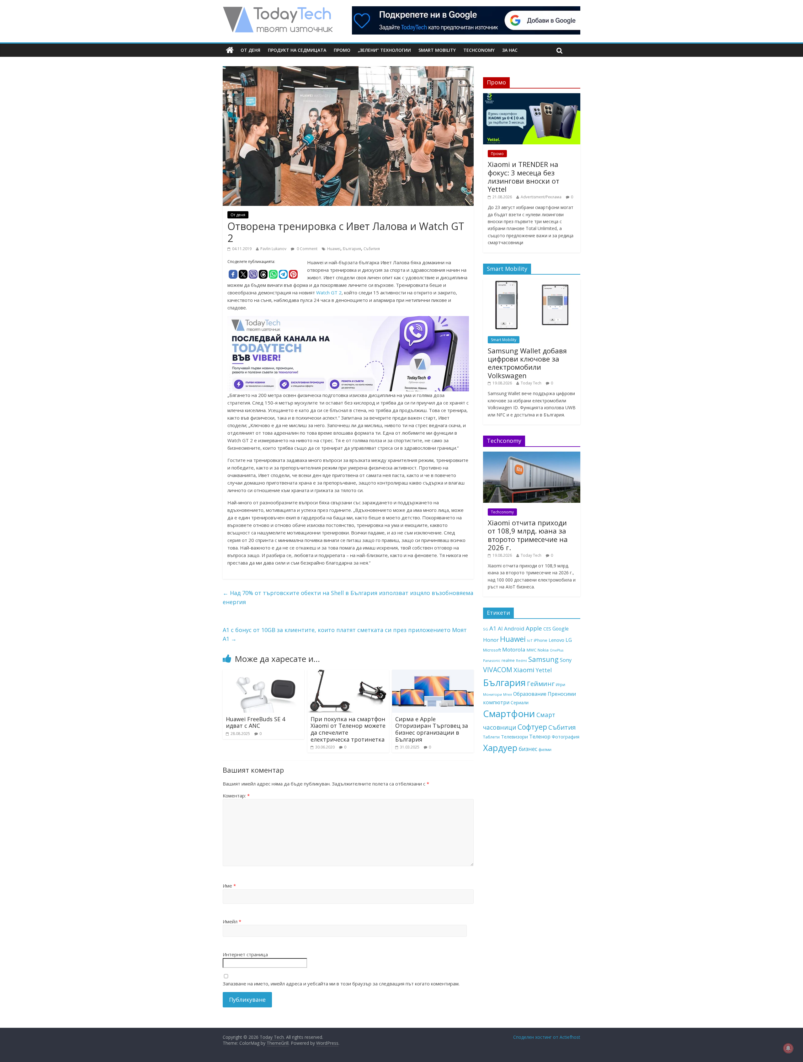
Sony (566, 659)
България (352, 248)
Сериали (520, 702)
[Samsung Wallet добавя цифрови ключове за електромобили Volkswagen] (531, 283)
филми (545, 749)
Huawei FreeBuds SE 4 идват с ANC (255, 722)
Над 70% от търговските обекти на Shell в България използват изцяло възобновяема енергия (348, 597)
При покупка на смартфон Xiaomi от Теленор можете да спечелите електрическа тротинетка (348, 729)
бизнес (528, 749)
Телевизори (514, 736)
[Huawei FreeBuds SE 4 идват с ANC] (263, 673)
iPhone (540, 640)
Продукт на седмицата (297, 50)
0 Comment (306, 248)
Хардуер (500, 748)
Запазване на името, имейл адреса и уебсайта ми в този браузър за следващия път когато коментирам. (341, 983)
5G (485, 629)
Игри (560, 684)
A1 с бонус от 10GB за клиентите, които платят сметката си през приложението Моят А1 (345, 634)
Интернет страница (245, 954)
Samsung (543, 659)
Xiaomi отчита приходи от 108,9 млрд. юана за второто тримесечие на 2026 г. (528, 535)
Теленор (539, 736)
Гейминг (541, 683)
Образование (529, 693)
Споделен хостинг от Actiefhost (546, 1037)
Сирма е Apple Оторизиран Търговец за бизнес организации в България (431, 729)
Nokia (543, 650)
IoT (530, 640)
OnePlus (556, 650)
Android (514, 628)
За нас (510, 50)
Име (229, 885)
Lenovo (556, 640)
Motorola (513, 649)
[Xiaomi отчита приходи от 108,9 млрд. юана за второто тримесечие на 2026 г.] (531, 455)
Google (560, 628)
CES (547, 629)
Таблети (491, 737)
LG (569, 639)
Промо (342, 50)
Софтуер (532, 727)
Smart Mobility (437, 50)
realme (508, 660)
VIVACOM (497, 669)
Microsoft (492, 650)
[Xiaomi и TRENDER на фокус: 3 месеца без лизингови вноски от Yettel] (531, 96)
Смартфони (509, 713)
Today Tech (531, 383)
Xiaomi (523, 669)
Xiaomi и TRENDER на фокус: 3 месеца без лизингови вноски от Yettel (523, 176)
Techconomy (479, 50)
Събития (372, 248)
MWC (531, 650)
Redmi (521, 660)
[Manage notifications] (788, 1048)
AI (500, 628)
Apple (534, 628)
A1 (493, 628)
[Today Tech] (277, 10)
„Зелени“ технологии (384, 50)
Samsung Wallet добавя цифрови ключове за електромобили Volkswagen (527, 363)
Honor (491, 639)
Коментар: (236, 795)
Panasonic (491, 660)
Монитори (492, 694)
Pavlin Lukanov (273, 248)
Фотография (565, 736)
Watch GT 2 (329, 292)
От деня (250, 50)
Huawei (333, 248)
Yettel (544, 670)
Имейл (232, 921)
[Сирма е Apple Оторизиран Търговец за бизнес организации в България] (433, 673)
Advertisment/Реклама (541, 197)
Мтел (507, 694)
